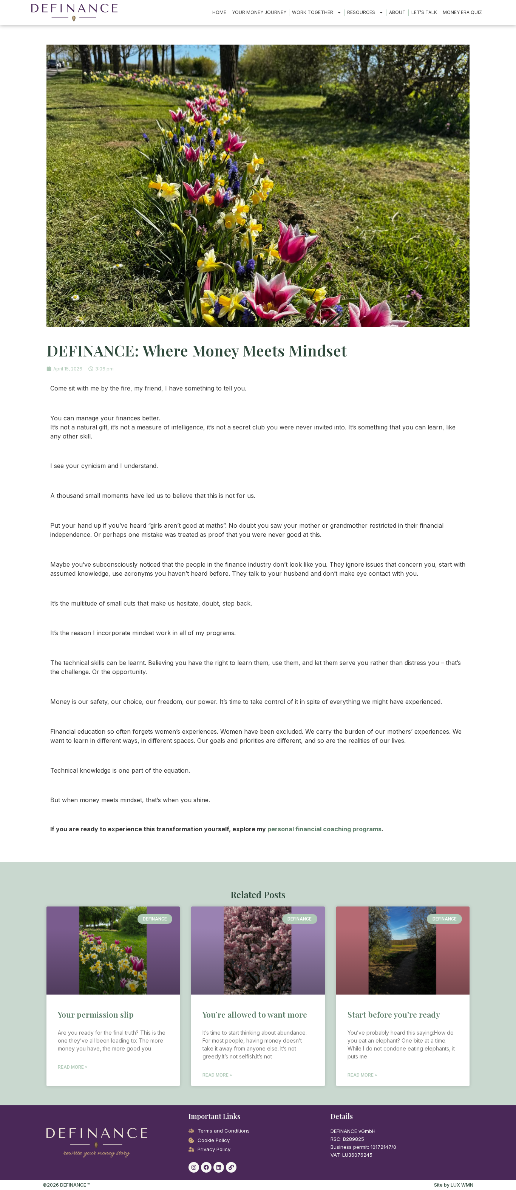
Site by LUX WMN (453, 1185)
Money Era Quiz (462, 12)
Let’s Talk (424, 12)
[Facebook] (206, 1167)
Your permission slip (96, 1014)
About (397, 12)
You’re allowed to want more (254, 1014)
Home (219, 12)
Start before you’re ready (394, 1014)
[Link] (231, 1167)
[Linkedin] (218, 1167)
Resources (361, 12)
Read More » (72, 1067)
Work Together (312, 12)
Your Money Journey (259, 12)
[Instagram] (193, 1167)
